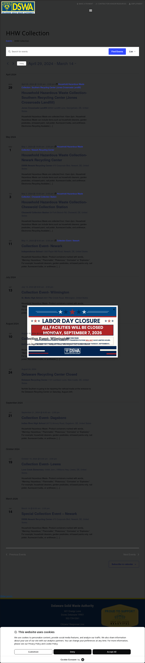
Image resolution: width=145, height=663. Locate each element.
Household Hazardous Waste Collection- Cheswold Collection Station (54, 204)
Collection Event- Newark (42, 245)
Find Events (117, 51)
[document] (72, 331)
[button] (90, 10)
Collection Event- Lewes (41, 463)
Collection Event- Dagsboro (44, 417)
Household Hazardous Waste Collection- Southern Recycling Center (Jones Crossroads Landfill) (54, 97)
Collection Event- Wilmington (45, 292)
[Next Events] (13, 63)
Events (9, 41)
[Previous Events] (7, 63)
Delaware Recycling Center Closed (49, 374)
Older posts (6, 596)
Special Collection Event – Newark (49, 513)
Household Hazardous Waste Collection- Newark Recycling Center (54, 157)
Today (21, 63)
